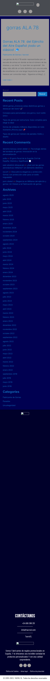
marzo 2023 (8, 313)
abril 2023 (7, 309)
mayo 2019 (7, 382)
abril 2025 (7, 211)
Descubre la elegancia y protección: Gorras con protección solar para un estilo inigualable (22, 174)
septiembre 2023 (10, 289)
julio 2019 (7, 378)
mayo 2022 (8, 354)
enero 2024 (8, 272)
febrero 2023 (8, 317)
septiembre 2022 (10, 337)
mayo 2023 (8, 305)
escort (5, 172)
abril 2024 (7, 260)
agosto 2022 (8, 341)
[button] (37, 5)
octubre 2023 (9, 284)
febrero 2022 (8, 366)
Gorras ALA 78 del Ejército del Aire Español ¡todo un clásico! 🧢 (23, 46)
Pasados (6, 401)
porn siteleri (8, 181)
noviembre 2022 (10, 329)
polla (5, 158)
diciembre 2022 (9, 325)
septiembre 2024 (10, 240)
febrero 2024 (8, 268)
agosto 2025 (8, 195)
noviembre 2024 (10, 232)
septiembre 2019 (10, 374)
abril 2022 (7, 358)
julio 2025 (7, 199)
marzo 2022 (8, 362)
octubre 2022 (8, 333)
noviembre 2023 (10, 280)
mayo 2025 (8, 207)
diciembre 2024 (9, 228)
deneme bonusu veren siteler (15, 149)
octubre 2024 (9, 236)
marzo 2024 (8, 264)
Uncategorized (9, 405)
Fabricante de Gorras (12, 55)
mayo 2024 (8, 256)
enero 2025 (8, 224)
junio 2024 (7, 252)
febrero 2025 (8, 219)
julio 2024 (7, 248)
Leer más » (7, 79)
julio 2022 (7, 345)
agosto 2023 (8, 293)
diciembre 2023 (9, 276)
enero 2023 (8, 321)
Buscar (6, 90)
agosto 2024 (8, 244)
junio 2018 (7, 386)
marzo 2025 (8, 215)
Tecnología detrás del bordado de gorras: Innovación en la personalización (24, 151)
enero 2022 (8, 370)
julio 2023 (7, 297)
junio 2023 (7, 301)
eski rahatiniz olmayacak (13, 165)
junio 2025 (7, 203)
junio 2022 (7, 350)
